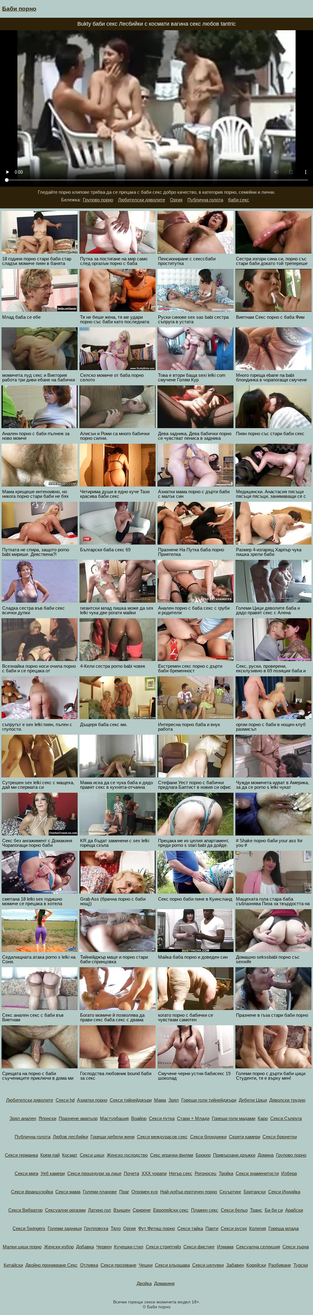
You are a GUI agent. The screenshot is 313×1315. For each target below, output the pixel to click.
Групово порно (98, 199)
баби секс (238, 199)
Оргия (176, 199)
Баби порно (19, 9)
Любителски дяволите (141, 199)
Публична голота (205, 199)
